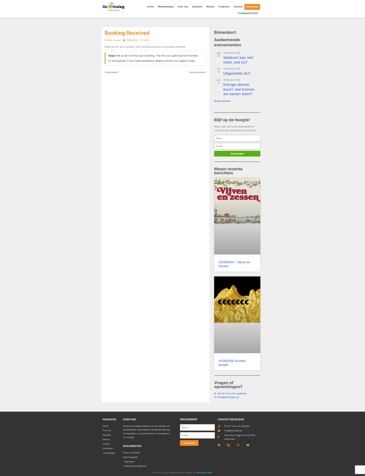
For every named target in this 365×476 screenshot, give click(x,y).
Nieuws (210, 6)
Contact (238, 6)
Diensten (197, 6)
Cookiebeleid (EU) (248, 13)
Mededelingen (166, 6)
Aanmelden (252, 6)
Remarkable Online (204, 473)
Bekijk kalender (222, 101)
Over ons (183, 6)
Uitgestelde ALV (237, 73)
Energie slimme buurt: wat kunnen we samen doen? (239, 89)
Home (150, 6)
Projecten (224, 6)
